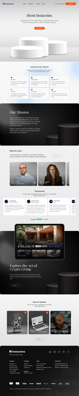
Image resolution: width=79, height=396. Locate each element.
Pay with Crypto (13, 367)
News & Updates (28, 365)
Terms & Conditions (41, 363)
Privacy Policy (39, 365)
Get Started (39, 28)
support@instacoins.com (61, 363)
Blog (43, 3)
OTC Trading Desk (14, 369)
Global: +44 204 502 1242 (61, 367)
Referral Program (28, 373)
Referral (38, 3)
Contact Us (70, 3)
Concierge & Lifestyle (14, 373)
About (24, 3)
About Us (26, 363)
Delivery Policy (40, 369)
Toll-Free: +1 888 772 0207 (61, 365)
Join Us (56, 155)
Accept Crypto (13, 365)
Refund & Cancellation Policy (43, 367)
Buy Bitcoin (12, 363)
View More (39, 339)
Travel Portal (12, 371)
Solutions (30, 3)
